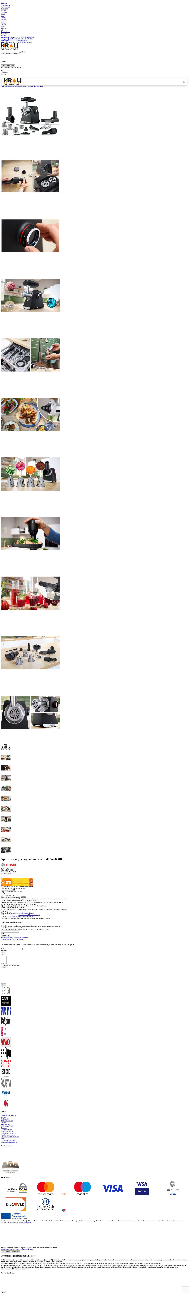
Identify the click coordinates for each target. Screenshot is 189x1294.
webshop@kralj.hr (21, 41)
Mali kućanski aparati (100, 81)
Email (2, 933)
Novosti (3, 10)
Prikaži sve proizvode (8, 65)
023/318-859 (12, 39)
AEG (2, 21)
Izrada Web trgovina (25, 1222)
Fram (2, 16)
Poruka (3, 963)
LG (2, 30)
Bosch (3, 14)
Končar (3, 23)
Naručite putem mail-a (8, 1135)
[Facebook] (6, 1158)
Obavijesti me (5, 935)
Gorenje (3, 17)
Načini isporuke (6, 1124)
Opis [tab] (2, 939)
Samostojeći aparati (31, 81)
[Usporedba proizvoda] (1, 877)
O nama (3, 1122)
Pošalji (3, 967)
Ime (2, 948)
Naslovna (4, 3)
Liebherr (3, 25)
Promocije (4, 1128)
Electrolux (4, 19)
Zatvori (4, 984)
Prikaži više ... (5, 32)
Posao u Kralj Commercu (9, 1133)
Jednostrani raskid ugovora (9, 1142)
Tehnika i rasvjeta (115, 81)
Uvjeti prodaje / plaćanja (8, 1115)
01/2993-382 (12, 37)
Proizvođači (4, 12)
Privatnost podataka (7, 1131)
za (6, 937)
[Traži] (1, 69)
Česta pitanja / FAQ (7, 1126)
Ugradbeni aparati (45, 81)
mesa (15, 937)
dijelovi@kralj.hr (26, 42)
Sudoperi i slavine (70, 81)
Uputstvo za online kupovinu (10, 1137)
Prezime (3, 951)
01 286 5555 (8, 41)
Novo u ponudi (5, 7)
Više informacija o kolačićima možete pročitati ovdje (17, 1249)
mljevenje (10, 937)
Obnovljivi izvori (137, 81)
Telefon (3, 955)
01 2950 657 (11, 42)
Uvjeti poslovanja (6, 1129)
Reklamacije (4, 1119)
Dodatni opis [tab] (8, 939)
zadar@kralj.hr (28, 39)
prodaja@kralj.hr (29, 37)
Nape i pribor (58, 81)
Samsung (3, 28)
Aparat (3, 937)
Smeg (2, 26)
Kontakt (3, 35)
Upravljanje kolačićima (8, 1140)
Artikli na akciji (5, 5)
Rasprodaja (4, 9)
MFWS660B (25, 937)
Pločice (126, 81)
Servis (3, 1138)
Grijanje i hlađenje (85, 81)
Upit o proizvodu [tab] (18, 939)
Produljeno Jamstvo (7, 1121)
